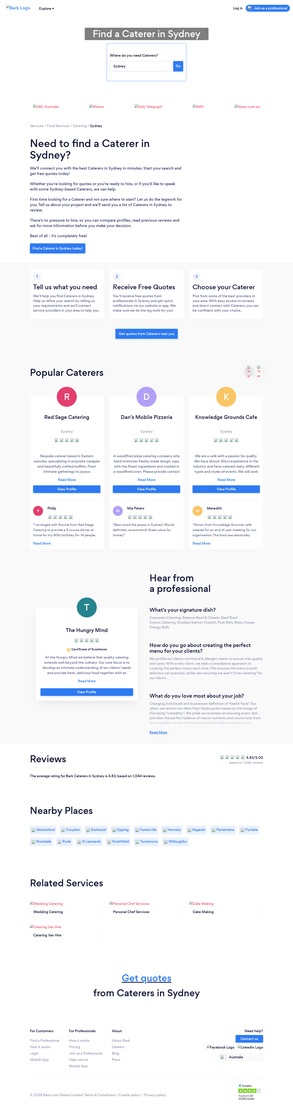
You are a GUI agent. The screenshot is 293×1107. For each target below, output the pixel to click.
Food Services (58, 125)
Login (34, 1053)
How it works (40, 1047)
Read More (158, 732)
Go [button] (178, 66)
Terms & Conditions (99, 1095)
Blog (115, 1053)
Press (116, 1059)
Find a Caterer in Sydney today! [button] (57, 248)
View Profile (66, 489)
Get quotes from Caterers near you (146, 333)
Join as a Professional (85, 1053)
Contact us (249, 1038)
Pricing (74, 1047)
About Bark (121, 1040)
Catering (80, 125)
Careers (118, 1047)
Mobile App (39, 1059)
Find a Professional (44, 1040)
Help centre (78, 1059)
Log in (238, 8)
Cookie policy (129, 1095)
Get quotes (146, 978)
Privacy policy (155, 1095)
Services (36, 125)
